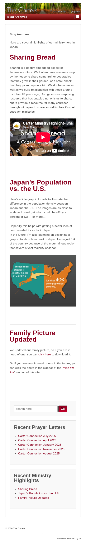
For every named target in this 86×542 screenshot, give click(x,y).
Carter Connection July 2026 (37, 436)
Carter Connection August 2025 (39, 453)
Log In (78, 538)
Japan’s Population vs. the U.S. (41, 185)
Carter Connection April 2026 (37, 440)
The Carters (19, 528)
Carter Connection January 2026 (39, 444)
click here (45, 354)
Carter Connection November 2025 (41, 449)
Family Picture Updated (33, 336)
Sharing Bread (33, 57)
